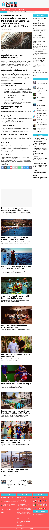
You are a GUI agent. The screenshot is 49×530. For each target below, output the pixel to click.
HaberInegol (19, 508)
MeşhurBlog (23, 516)
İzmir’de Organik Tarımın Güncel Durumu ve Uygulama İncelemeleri (14, 209)
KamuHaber (24, 504)
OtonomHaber (20, 499)
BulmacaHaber (28, 509)
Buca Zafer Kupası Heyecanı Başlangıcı (16, 384)
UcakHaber (29, 504)
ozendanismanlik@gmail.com (8, 506)
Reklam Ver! (21, 9)
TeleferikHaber (28, 497)
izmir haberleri (42, 514)
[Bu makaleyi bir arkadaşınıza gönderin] (13, 167)
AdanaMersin (25, 501)
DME (25, 522)
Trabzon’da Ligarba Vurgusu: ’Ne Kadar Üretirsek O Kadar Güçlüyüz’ (39, 174)
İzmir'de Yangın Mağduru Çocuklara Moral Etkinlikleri (42, 130)
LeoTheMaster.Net (20, 507)
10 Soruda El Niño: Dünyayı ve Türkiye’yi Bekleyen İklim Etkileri (39, 145)
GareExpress (19, 520)
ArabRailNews (25, 520)
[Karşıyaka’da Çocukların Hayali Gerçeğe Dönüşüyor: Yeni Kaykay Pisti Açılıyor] (16, 400)
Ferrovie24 (19, 522)
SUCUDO (19, 497)
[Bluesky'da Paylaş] (27, 167)
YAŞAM (14, 9)
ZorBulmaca (28, 513)
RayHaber (41, 135)
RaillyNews (19, 518)
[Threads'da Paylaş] (30, 167)
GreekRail (28, 521)
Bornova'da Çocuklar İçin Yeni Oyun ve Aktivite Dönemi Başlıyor (42, 121)
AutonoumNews (25, 518)
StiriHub (22, 522)
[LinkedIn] (4, 512)
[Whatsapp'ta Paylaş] (19, 167)
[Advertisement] (16, 179)
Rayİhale (19, 516)
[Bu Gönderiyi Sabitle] (11, 167)
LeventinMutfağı (25, 514)
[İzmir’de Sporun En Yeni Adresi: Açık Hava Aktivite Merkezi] (16, 459)
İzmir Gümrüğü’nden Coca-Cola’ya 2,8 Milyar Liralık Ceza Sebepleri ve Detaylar (40, 74)
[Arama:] (41, 11)
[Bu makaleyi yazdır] (16, 167)
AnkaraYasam (20, 501)
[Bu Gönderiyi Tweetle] (5, 167)
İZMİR (9, 9)
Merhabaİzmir (20, 503)
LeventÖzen (19, 500)
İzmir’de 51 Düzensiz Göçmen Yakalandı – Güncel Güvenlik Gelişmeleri (16, 268)
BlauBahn (30, 518)
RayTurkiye (24, 513)
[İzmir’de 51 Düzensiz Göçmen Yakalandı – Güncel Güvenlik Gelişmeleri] (16, 256)
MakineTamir (19, 505)
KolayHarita (19, 513)
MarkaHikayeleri (22, 509)
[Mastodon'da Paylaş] (22, 167)
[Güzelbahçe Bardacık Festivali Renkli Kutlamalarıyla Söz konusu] (16, 285)
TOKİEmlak (28, 516)
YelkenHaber (19, 504)
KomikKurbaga (26, 512)
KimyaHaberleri (26, 499)
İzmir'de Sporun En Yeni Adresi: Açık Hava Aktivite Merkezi (42, 83)
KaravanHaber (26, 503)
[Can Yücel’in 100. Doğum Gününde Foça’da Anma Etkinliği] (16, 315)
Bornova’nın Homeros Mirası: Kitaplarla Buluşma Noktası (16, 355)
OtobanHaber (24, 508)
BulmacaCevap (20, 512)
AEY (18, 509)
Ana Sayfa (3, 9)
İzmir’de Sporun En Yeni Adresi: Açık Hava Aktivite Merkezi (15, 470)
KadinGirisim (24, 500)
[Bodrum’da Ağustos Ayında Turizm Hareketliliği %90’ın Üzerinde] (16, 227)
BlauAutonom (23, 521)
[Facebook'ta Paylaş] (2, 167)
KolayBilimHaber (27, 507)
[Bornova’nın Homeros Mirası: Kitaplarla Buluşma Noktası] (16, 344)
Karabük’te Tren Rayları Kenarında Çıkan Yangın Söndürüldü (38, 155)
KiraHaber (30, 508)
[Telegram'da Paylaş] (24, 167)
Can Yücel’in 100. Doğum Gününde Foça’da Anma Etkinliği (14, 326)
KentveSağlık (19, 514)
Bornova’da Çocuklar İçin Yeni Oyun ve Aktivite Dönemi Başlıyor (16, 441)
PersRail (18, 521)
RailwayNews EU (20, 525)
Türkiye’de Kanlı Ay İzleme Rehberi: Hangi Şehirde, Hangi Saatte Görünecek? (40, 140)
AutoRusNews (20, 524)
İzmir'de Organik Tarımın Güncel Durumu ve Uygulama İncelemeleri (42, 112)
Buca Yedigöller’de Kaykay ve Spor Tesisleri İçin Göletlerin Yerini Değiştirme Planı (40, 65)
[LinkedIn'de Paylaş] (8, 167)
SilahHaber (27, 505)
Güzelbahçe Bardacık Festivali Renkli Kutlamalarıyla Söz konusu (15, 297)
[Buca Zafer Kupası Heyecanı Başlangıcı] (16, 373)
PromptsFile (25, 524)
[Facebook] (2, 512)
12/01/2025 (5, 29)
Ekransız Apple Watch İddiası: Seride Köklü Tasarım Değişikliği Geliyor (40, 150)
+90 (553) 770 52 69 (6, 505)
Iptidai (23, 505)
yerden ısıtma (35, 514)
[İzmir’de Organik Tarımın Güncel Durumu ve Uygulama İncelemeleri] (16, 198)
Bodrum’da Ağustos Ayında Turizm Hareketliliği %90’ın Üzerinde (14, 238)
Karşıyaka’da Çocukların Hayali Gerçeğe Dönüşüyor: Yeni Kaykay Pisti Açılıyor (16, 412)
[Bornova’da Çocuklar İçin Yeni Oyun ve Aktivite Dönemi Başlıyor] (16, 429)
